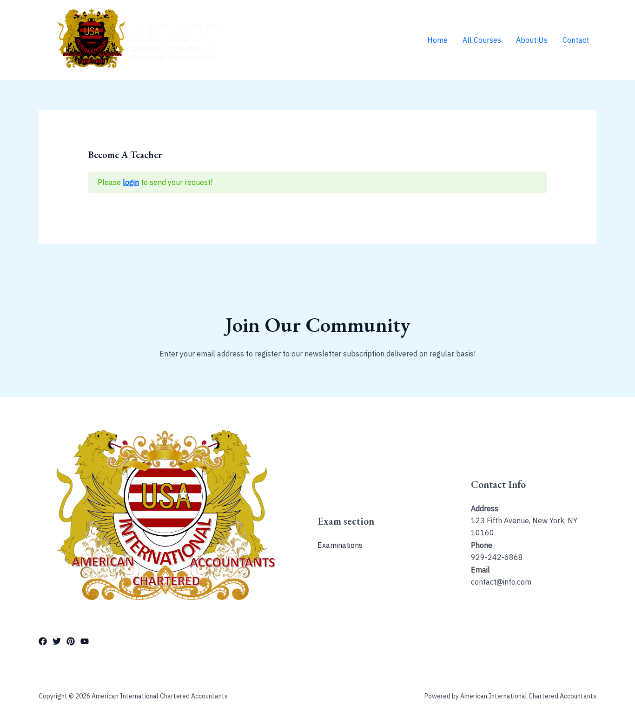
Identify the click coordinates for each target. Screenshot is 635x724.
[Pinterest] (70, 641)
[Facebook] (43, 641)
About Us (532, 40)
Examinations (340, 545)
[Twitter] (57, 641)
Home (437, 40)
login (131, 182)
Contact (575, 40)
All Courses (482, 40)
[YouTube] (84, 641)
